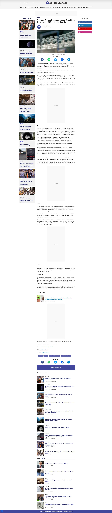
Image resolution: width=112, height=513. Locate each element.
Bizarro (21, 123)
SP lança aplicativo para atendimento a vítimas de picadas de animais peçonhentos (58, 298)
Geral (21, 7)
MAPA (46, 494)
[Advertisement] (56, 105)
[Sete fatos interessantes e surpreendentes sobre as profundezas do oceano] (27, 118)
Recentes (27, 18)
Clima (24, 7)
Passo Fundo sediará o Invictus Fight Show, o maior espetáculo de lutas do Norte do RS (27, 165)
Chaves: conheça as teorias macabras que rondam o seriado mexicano (26, 35)
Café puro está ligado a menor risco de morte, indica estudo (59, 480)
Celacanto (22, 86)
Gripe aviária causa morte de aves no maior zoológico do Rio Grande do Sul (59, 505)
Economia (42, 7)
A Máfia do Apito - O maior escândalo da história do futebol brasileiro (26, 183)
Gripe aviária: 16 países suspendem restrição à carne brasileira (59, 489)
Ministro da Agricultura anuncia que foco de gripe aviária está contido (58, 497)
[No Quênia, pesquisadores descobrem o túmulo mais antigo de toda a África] (27, 99)
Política (28, 7)
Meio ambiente (81, 7)
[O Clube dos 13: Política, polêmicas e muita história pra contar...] (27, 191)
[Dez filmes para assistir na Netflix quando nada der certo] (27, 62)
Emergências (48, 296)
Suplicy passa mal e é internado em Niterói (56, 463)
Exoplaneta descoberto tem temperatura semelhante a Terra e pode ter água (26, 53)
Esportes (37, 7)
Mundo (87, 7)
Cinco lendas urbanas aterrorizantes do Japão (25, 145)
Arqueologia (22, 105)
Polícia (32, 7)
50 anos (21, 31)
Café (46, 478)
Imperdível (22, 160)
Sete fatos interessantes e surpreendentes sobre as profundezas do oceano (25, 128)
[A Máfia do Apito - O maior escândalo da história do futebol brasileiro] (27, 173)
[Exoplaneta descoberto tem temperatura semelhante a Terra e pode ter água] (27, 44)
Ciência (66, 7)
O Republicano (46, 26)
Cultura (52, 7)
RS (45, 502)
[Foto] (40, 298)
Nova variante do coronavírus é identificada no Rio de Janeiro (59, 472)
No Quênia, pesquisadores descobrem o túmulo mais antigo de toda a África (25, 110)
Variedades (57, 7)
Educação (71, 7)
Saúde (62, 7)
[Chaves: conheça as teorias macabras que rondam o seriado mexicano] (27, 25)
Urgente (47, 462)
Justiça (75, 7)
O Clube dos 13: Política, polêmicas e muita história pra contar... (26, 200)
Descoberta (22, 49)
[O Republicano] (39, 27)
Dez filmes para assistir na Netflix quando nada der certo (26, 71)
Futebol (21, 196)
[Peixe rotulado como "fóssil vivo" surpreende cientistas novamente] (27, 80)
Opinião (47, 7)
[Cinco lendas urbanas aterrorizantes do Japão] (27, 136)
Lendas (21, 141)
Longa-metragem (23, 68)
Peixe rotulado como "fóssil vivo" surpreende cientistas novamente (26, 90)
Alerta (46, 470)
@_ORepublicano (44, 349)
